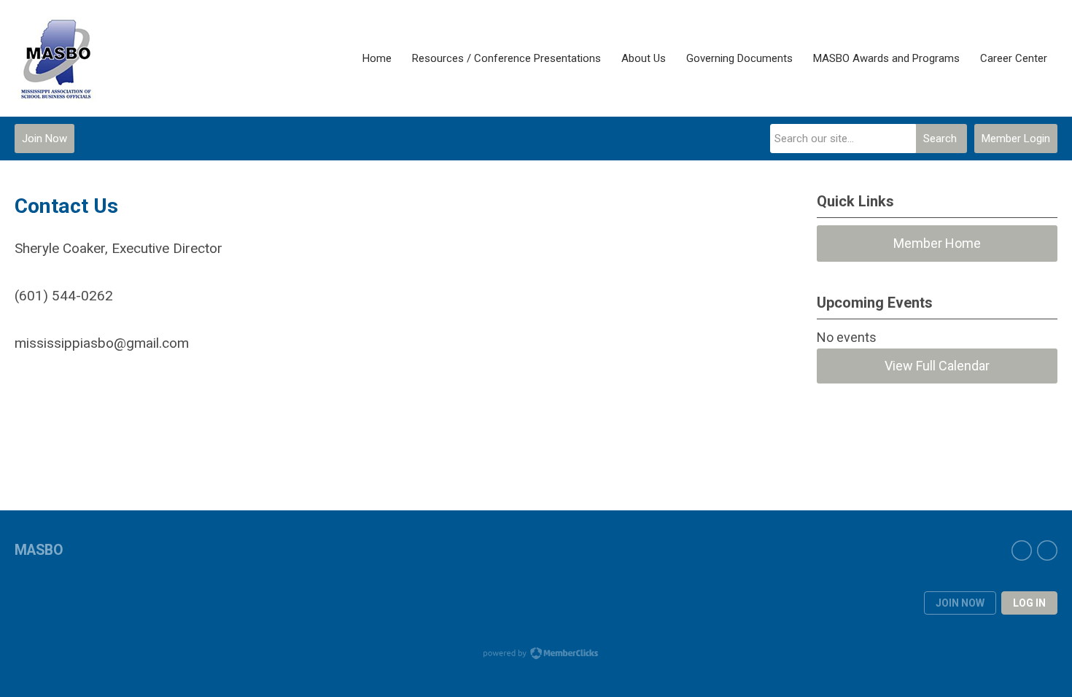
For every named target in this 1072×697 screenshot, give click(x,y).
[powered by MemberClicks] (536, 655)
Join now (960, 603)
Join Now (44, 138)
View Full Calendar (937, 365)
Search (940, 138)
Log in (1029, 603)
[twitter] (1047, 550)
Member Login (1016, 138)
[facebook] (1021, 550)
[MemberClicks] (59, 58)
